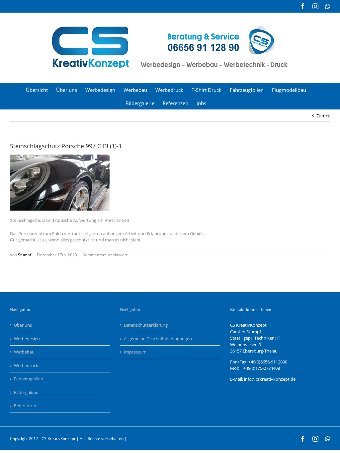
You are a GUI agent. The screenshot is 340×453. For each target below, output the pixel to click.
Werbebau (24, 352)
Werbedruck (26, 365)
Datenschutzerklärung (146, 325)
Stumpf (24, 255)
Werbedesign (27, 339)
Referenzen (25, 406)
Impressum (135, 352)
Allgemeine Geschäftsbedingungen (158, 339)
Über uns (23, 325)
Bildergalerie (26, 392)
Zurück (323, 116)
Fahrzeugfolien (28, 379)
